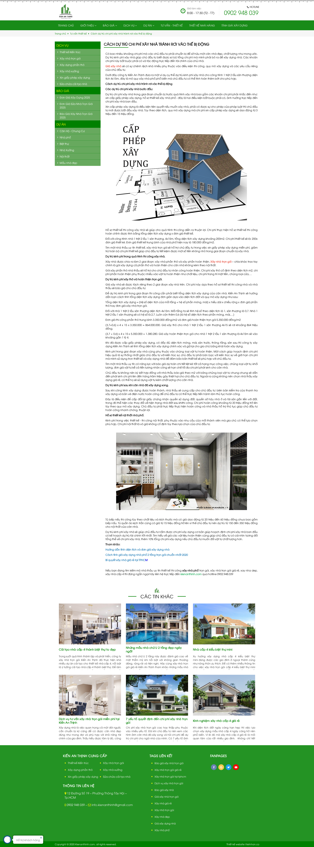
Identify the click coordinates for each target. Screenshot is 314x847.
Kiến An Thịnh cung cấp (85, 755)
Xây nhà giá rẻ (163, 803)
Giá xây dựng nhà (165, 823)
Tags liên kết (161, 755)
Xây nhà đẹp (162, 816)
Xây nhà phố (162, 830)
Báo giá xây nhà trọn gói (169, 763)
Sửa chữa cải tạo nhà (116, 776)
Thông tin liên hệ (79, 785)
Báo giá (108, 25)
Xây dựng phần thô (80, 770)
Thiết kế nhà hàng (202, 25)
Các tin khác (157, 596)
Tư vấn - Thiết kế (172, 25)
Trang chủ (66, 25)
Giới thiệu (87, 25)
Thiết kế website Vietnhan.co (243, 844)
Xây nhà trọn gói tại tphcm (170, 776)
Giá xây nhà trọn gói (167, 796)
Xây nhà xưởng (112, 770)
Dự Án (147, 25)
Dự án (61, 124)
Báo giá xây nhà (164, 789)
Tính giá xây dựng (234, 25)
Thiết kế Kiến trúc (78, 763)
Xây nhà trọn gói (113, 763)
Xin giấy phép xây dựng (83, 776)
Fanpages (218, 755)
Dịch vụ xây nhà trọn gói (169, 783)
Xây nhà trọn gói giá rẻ (168, 769)
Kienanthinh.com (85, 844)
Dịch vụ (128, 25)
